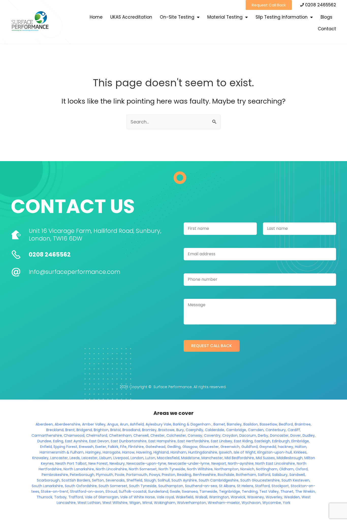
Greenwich (230, 446)
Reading (184, 474)
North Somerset (143, 469)
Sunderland (158, 491)
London (137, 457)
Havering (144, 452)
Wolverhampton (191, 502)
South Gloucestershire (260, 480)
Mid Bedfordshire (239, 457)
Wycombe (271, 502)
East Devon (99, 441)
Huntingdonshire (202, 452)
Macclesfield (168, 457)
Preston (168, 474)
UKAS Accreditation (131, 17)
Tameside (208, 491)
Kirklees (300, 452)
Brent (70, 429)
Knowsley (40, 457)
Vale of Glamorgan (101, 497)
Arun (124, 424)
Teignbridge (229, 491)
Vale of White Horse (137, 497)
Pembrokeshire (55, 474)
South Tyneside (142, 485)
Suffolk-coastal (132, 491)
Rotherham (246, 474)
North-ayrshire (241, 463)
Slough (150, 480)
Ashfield (137, 424)
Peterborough (82, 474)
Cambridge (236, 429)
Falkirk (113, 446)
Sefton (98, 480)
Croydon (230, 435)
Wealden (292, 497)
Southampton (170, 485)
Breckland (55, 429)
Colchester (176, 435)
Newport (218, 463)
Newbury (117, 463)
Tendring (250, 491)
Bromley (149, 429)
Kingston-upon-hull (274, 452)
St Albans (227, 485)
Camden (256, 429)
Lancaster (59, 457)
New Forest (98, 463)
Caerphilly (194, 429)
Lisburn (105, 457)
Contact (327, 29)
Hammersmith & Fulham (62, 452)
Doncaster (279, 435)
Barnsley (234, 424)
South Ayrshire (184, 480)
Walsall (201, 497)
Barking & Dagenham (192, 424)
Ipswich (225, 452)
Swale (175, 491)
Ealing (58, 441)
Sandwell (297, 474)
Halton (300, 446)
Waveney (255, 497)
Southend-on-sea (201, 485)
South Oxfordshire (81, 485)
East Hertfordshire (193, 441)
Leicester (90, 457)
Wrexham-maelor (224, 502)
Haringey (93, 452)
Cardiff (294, 429)
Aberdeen (44, 424)
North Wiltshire (200, 469)
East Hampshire (162, 441)
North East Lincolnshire (275, 463)
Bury (180, 429)
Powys (154, 474)
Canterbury (275, 429)
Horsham (178, 452)
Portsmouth (136, 474)
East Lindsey (221, 441)
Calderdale (214, 429)
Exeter (100, 446)
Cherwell (141, 435)
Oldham (286, 469)
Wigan (134, 502)
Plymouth (104, 474)
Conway (195, 435)
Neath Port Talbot (71, 463)
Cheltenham (120, 435)
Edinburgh (281, 441)
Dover (295, 435)
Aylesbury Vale (158, 424)
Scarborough (48, 480)
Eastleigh (262, 441)
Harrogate (111, 452)
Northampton (226, 469)
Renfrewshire (204, 474)
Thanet (286, 491)
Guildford (249, 446)
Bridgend (84, 429)
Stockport (280, 485)
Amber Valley (93, 424)
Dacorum (247, 435)
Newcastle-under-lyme (189, 463)
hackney (285, 446)
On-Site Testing (177, 17)
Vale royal (165, 497)
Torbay (60, 497)
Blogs (326, 17)
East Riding (243, 441)
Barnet (219, 424)
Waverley (274, 497)
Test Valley (269, 491)
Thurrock (44, 497)
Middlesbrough (290, 457)
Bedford (286, 424)
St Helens (245, 485)
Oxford (301, 469)
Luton (150, 457)
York (286, 502)
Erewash (86, 446)
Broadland (131, 429)
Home (96, 17)
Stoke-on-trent (54, 491)
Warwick (238, 497)
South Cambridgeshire (219, 480)
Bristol (115, 429)
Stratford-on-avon (87, 491)
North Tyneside (172, 469)
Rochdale (226, 474)
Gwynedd (267, 446)
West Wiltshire (115, 502)
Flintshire (136, 446)
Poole (119, 474)
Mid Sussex (265, 457)
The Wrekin (305, 491)
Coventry (212, 435)
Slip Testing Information (282, 17)
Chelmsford (96, 435)
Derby (263, 435)
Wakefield (184, 497)
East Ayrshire (76, 441)
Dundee (44, 441)
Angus (112, 424)
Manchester (212, 457)
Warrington (219, 497)
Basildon (250, 424)
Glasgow (189, 446)
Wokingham (164, 502)
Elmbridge (300, 441)
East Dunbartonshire (129, 441)
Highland (161, 452)
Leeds (75, 457)
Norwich (247, 469)
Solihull (164, 480)
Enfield (46, 446)
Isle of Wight (245, 452)
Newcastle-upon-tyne (146, 463)
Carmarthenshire (46, 435)
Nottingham (266, 469)
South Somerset (113, 485)
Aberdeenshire (67, 424)
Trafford (75, 497)
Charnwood (74, 435)
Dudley (309, 435)
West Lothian (89, 502)
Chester (157, 435)
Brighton (101, 429)
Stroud (111, 491)
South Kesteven (295, 480)
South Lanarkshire (47, 485)
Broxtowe (166, 429)
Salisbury (280, 474)
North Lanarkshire (79, 469)
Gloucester (209, 446)
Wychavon (251, 502)
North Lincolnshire (111, 469)
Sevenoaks (115, 480)
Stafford (262, 485)
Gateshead (155, 446)
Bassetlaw (268, 424)
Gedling (174, 446)
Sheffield (134, 480)
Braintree (303, 424)
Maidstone (190, 457)
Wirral (147, 502)
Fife (123, 446)
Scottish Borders (75, 480)
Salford (264, 474)
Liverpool (121, 457)
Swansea (190, 491)
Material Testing (225, 17)
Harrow (128, 452)
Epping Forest (65, 446)
